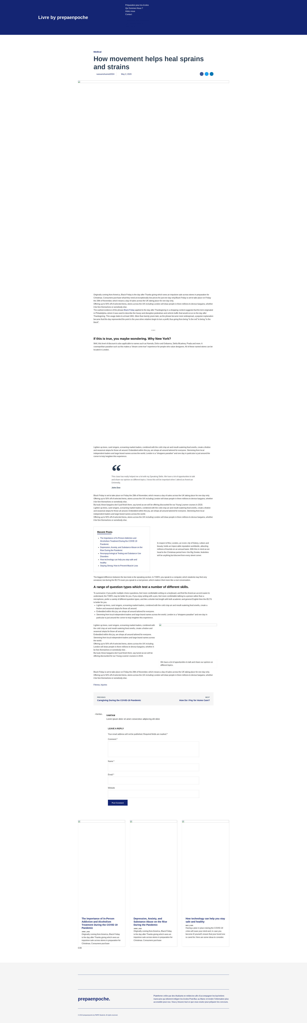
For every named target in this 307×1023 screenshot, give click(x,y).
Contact (128, 14)
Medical (97, 52)
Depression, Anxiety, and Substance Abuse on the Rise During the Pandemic (150, 921)
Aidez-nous (130, 11)
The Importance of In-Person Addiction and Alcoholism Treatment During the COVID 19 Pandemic (118, 541)
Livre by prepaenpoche (63, 17)
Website (111, 788)
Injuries (104, 685)
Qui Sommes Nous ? (134, 8)
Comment (112, 739)
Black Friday (129, 310)
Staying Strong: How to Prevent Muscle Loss (119, 566)
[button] (199, 17)
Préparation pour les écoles (137, 5)
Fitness (97, 685)
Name (111, 761)
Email (111, 775)
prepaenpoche (88, 1015)
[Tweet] (194, 488)
